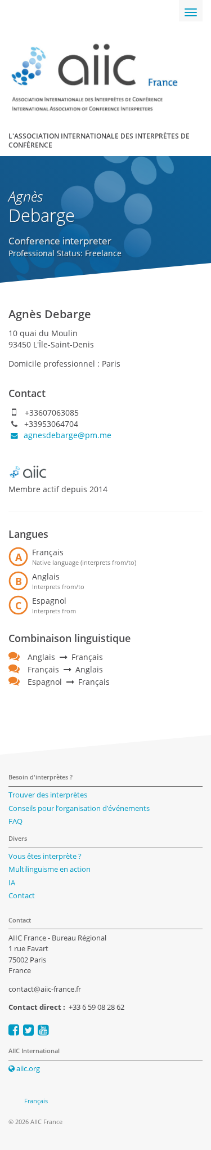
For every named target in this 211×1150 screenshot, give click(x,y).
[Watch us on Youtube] (43, 1029)
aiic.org (27, 1068)
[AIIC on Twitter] (28, 1029)
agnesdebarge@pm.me (66, 435)
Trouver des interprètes (47, 795)
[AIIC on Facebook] (13, 1029)
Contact (21, 895)
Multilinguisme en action (49, 869)
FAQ (15, 821)
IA (11, 882)
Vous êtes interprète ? (45, 856)
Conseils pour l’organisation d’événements (79, 808)
